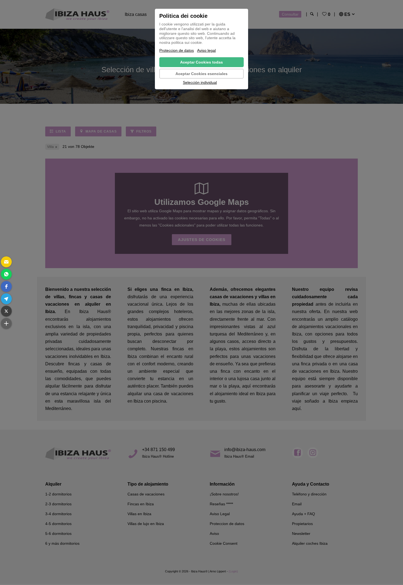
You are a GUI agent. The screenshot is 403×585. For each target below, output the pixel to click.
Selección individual (200, 82)
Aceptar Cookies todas (201, 62)
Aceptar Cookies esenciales (201, 73)
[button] (6, 261)
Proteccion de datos (176, 50)
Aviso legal (206, 50)
